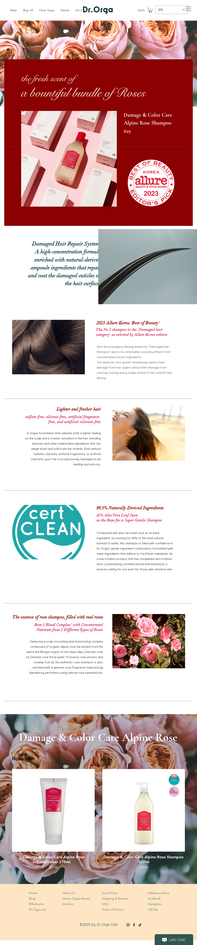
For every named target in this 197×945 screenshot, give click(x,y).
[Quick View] (53, 810)
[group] (98, 820)
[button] (150, 10)
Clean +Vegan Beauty (76, 898)
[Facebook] (134, 925)
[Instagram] (128, 925)
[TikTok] (140, 925)
